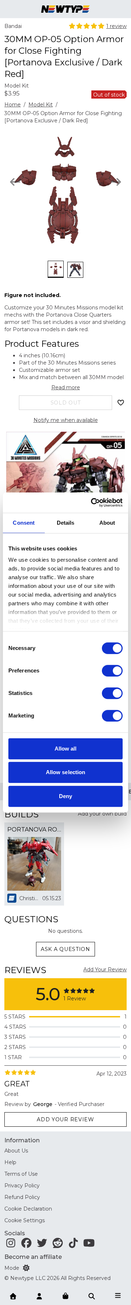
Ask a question (65, 949)
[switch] (112, 670)
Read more (65, 387)
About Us (16, 1150)
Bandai (13, 26)
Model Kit (40, 104)
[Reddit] (57, 1244)
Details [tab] (66, 523)
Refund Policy (22, 1197)
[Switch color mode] (26, 1268)
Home (12, 104)
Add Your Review (105, 969)
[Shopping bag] (65, 1296)
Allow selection (66, 772)
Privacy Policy (22, 1185)
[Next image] (116, 182)
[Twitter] (42, 1244)
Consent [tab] (24, 523)
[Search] (92, 1295)
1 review (116, 26)
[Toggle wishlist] (121, 402)
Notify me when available (65, 420)
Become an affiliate (33, 1256)
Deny (65, 796)
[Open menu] (118, 1295)
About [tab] (107, 523)
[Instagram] (10, 1244)
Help (10, 1162)
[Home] (13, 1295)
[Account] (39, 1295)
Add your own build (102, 813)
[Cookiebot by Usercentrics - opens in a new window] (92, 502)
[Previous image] (15, 182)
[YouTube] (89, 1244)
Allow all (66, 748)
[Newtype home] (65, 9)
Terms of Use (21, 1174)
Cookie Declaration (28, 1209)
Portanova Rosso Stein (34, 829)
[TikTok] (73, 1244)
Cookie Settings (24, 1220)
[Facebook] (26, 1244)
